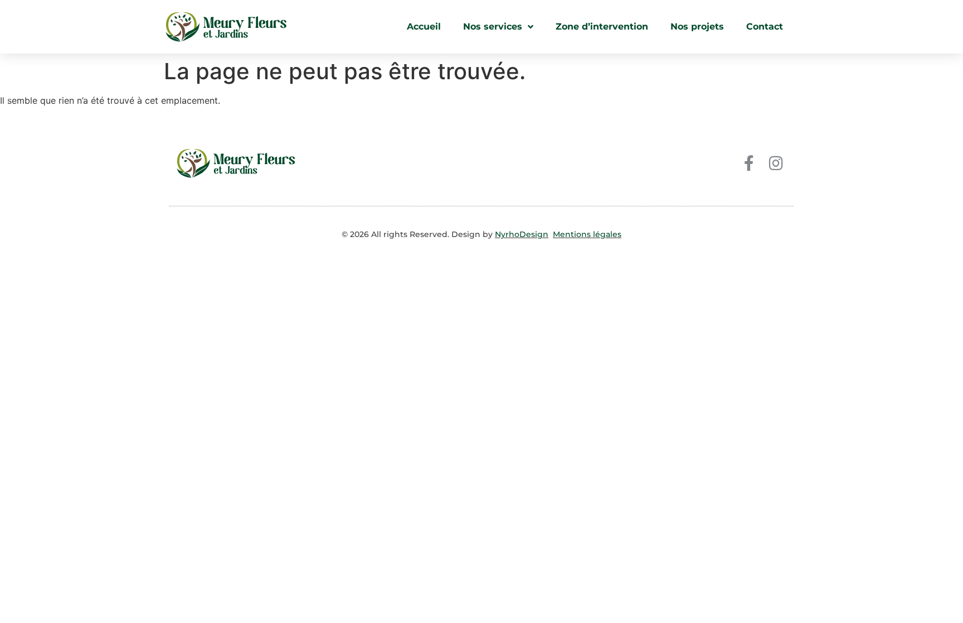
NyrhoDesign (521, 234)
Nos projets (697, 26)
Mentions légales (587, 234)
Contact (764, 26)
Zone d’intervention (602, 26)
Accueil (424, 26)
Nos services (492, 26)
